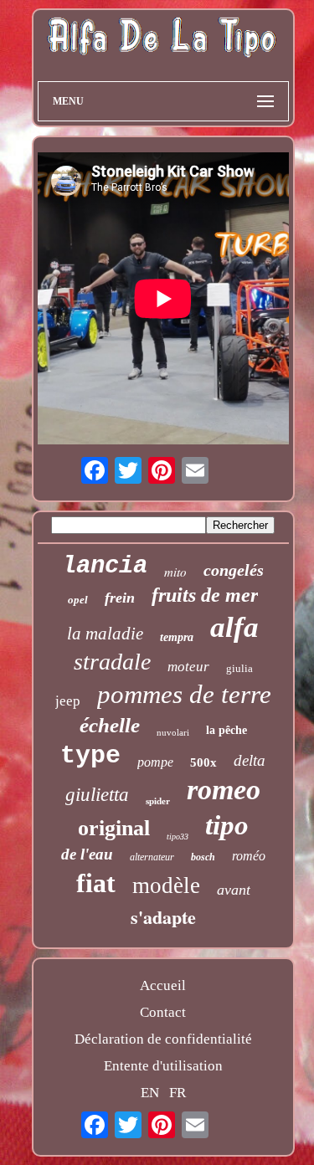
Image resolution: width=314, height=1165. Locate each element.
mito (175, 571)
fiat (96, 883)
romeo (223, 789)
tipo (227, 825)
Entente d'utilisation (163, 1066)
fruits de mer (205, 595)
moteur (188, 667)
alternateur (152, 857)
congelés (233, 570)
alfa (234, 627)
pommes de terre (184, 694)
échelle (110, 725)
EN (150, 1093)
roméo (248, 856)
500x (203, 762)
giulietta (97, 794)
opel (78, 599)
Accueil (163, 985)
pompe (155, 762)
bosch (203, 857)
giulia (239, 668)
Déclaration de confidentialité (163, 1039)
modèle (166, 885)
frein (120, 597)
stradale (112, 662)
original (114, 828)
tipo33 (177, 836)
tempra (176, 637)
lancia (104, 566)
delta (249, 760)
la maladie (105, 634)
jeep (67, 701)
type (90, 756)
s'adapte (163, 917)
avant (233, 889)
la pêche (226, 730)
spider (158, 801)
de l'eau (87, 854)
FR (177, 1093)
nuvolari (173, 732)
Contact (163, 1012)
